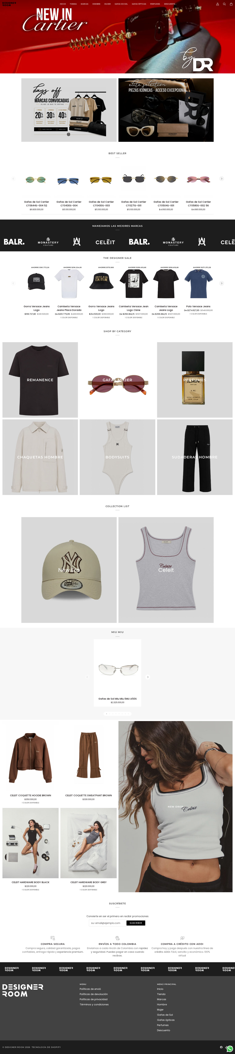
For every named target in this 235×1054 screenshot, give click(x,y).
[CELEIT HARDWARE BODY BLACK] (30, 843)
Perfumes (163, 1025)
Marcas (161, 999)
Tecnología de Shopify (46, 1047)
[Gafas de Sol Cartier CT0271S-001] (133, 179)
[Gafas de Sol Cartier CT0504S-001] (166, 179)
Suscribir (136, 923)
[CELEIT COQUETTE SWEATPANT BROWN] (88, 756)
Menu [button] (83, 984)
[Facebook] (221, 1047)
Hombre (162, 1004)
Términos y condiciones (94, 1004)
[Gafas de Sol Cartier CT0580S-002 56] (198, 179)
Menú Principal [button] (166, 984)
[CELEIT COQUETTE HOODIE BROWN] (30, 756)
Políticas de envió (90, 989)
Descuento (163, 1030)
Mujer (160, 1009)
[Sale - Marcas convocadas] (69, 110)
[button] (84, 4)
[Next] (221, 178)
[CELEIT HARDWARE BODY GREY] (88, 843)
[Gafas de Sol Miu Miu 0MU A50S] (117, 668)
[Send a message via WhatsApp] (230, 1049)
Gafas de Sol (165, 1014)
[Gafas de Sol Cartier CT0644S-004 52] (36, 179)
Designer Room (14, 1047)
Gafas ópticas (166, 1020)
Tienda (161, 994)
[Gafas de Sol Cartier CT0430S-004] (69, 179)
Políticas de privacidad (93, 999)
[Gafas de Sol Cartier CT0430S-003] (101, 179)
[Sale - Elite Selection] (166, 110)
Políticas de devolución (94, 994)
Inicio (160, 989)
